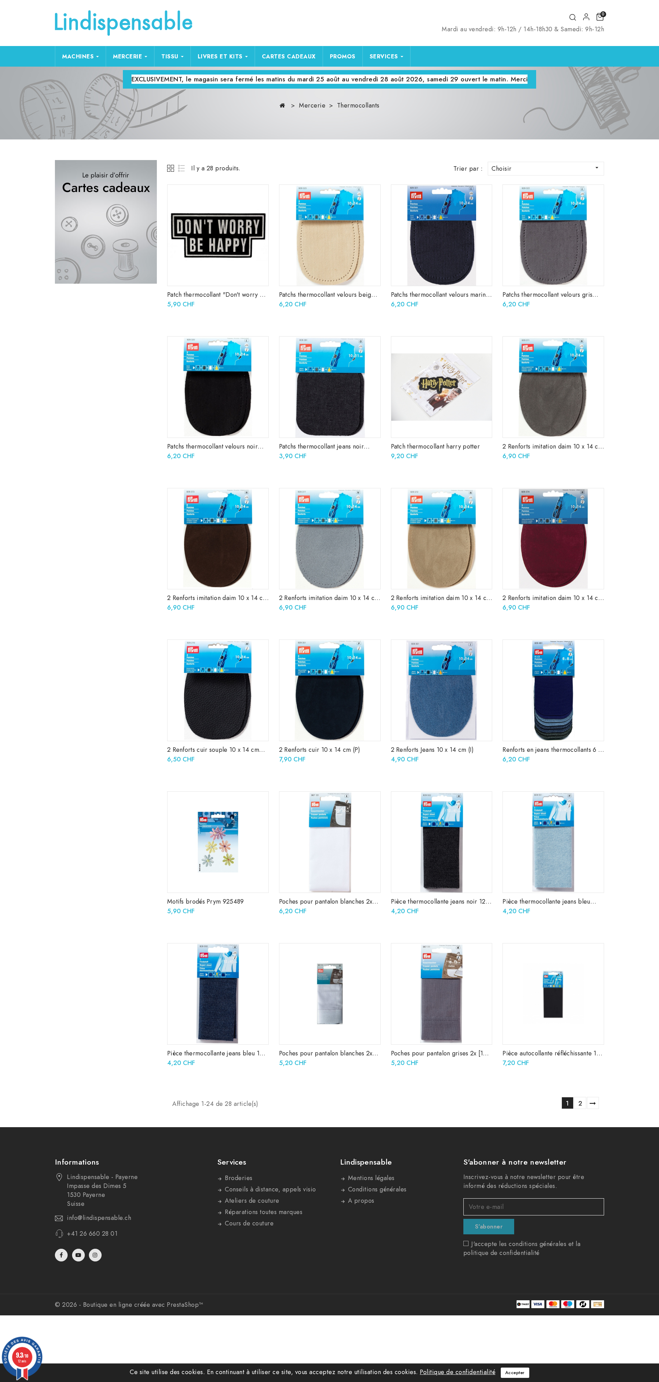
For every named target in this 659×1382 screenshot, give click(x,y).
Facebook (62, 1255)
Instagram (96, 1255)
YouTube (79, 1255)
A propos (360, 1200)
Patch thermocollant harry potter (435, 446)
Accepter (515, 1372)
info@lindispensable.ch (99, 1217)
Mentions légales (370, 1178)
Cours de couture (248, 1223)
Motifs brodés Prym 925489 (205, 901)
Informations (77, 1161)
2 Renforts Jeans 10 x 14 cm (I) (432, 749)
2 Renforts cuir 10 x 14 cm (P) (319, 749)
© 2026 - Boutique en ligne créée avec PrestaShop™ (129, 1304)
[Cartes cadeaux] (106, 222)
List (181, 168)
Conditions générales (376, 1189)
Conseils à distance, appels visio (269, 1189)
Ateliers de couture (251, 1200)
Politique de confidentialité (457, 1372)
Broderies (238, 1178)
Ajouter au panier (258, 197)
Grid (171, 168)
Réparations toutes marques (263, 1212)
